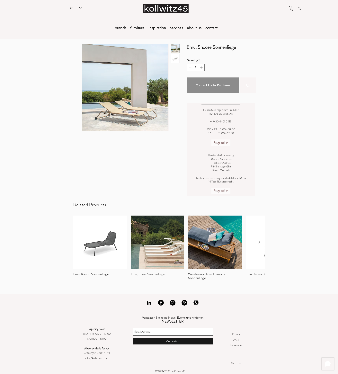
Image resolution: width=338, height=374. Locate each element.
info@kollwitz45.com (96, 358)
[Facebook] (161, 303)
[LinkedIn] (149, 303)
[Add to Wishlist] (248, 85)
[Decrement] (189, 67)
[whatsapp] (196, 303)
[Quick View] (100, 242)
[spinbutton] (195, 67)
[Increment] (201, 67)
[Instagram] (172, 303)
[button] (291, 8)
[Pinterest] (184, 303)
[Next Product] (259, 242)
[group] (169, 247)
